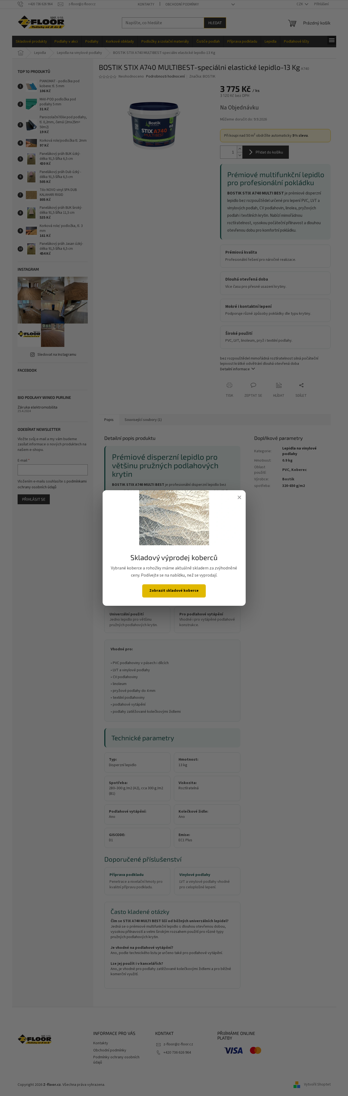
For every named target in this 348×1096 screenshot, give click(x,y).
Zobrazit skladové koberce (174, 590)
